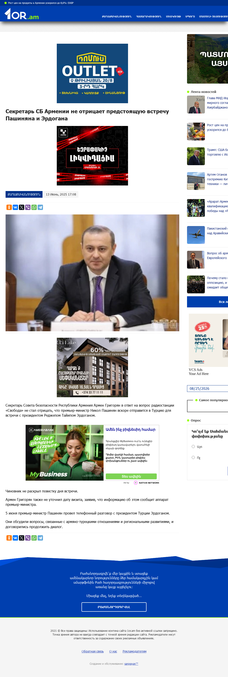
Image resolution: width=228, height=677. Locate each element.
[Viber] (28, 207)
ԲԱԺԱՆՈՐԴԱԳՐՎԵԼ (114, 607)
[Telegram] (40, 207)
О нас (113, 651)
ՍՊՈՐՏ (190, 16)
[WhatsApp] (34, 207)
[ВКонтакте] (15, 207)
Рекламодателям (135, 651)
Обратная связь (93, 651)
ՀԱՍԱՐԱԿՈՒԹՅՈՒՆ (149, 16)
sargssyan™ (131, 663)
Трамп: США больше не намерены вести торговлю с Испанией (43, 2)
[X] (21, 207)
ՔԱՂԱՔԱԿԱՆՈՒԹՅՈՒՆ (117, 16)
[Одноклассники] (9, 207)
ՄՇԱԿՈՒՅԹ (173, 16)
